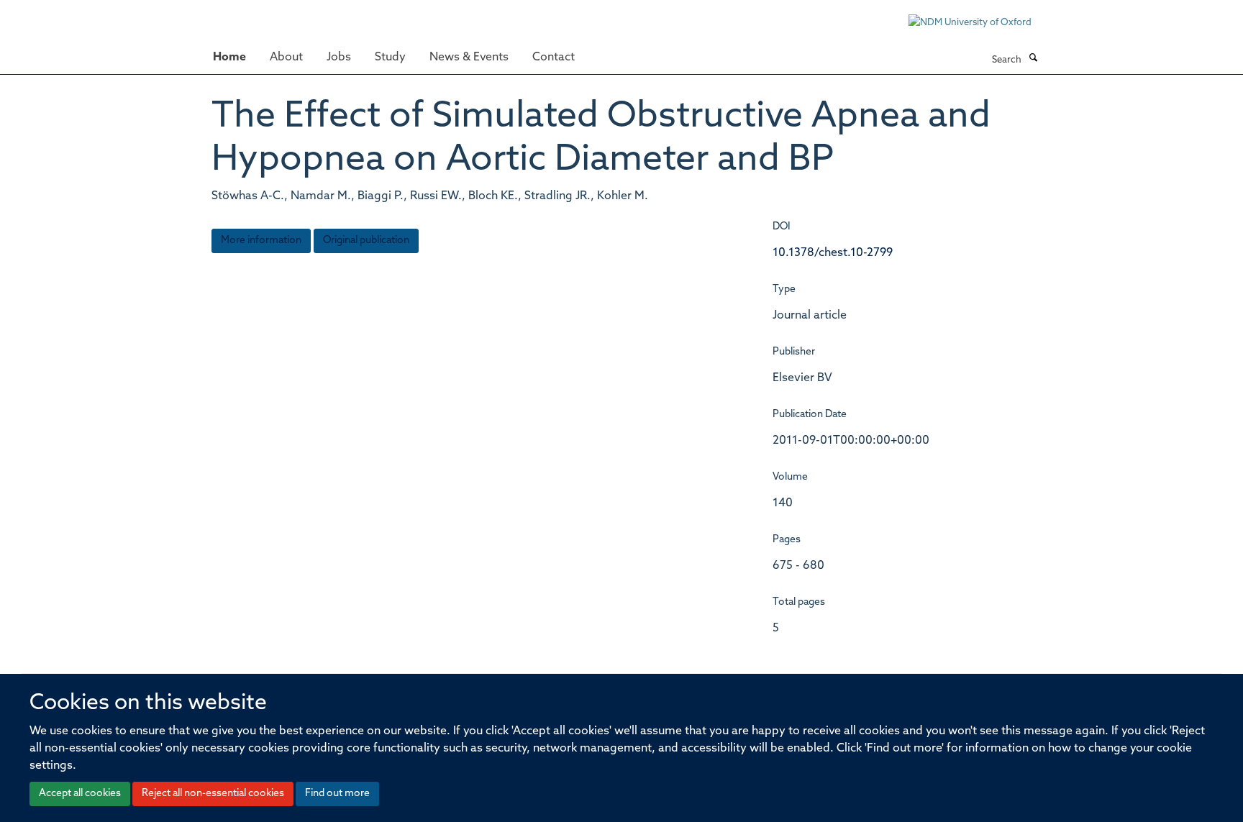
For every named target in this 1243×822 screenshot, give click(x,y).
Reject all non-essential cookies (213, 793)
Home (229, 57)
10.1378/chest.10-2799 (833, 253)
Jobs (339, 57)
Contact (553, 57)
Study (390, 57)
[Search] (1033, 59)
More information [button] (261, 240)
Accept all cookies (80, 793)
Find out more (337, 793)
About (286, 57)
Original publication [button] (366, 240)
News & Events (469, 57)
